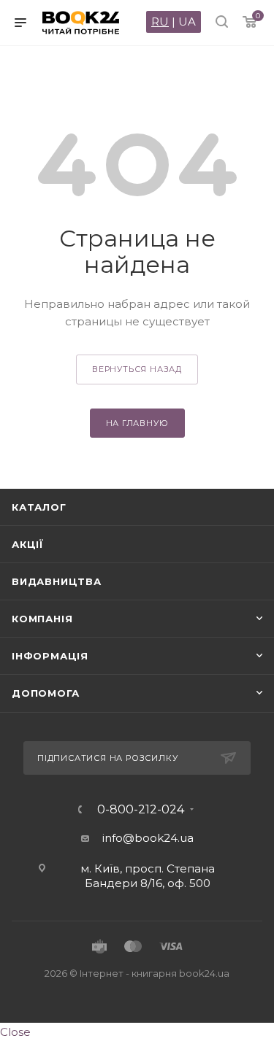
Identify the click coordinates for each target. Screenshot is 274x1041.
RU (160, 21)
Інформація (50, 656)
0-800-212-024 (140, 810)
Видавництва (57, 581)
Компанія (42, 618)
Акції (28, 544)
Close (15, 1032)
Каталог (39, 507)
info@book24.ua (148, 838)
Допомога (45, 693)
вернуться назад (137, 369)
